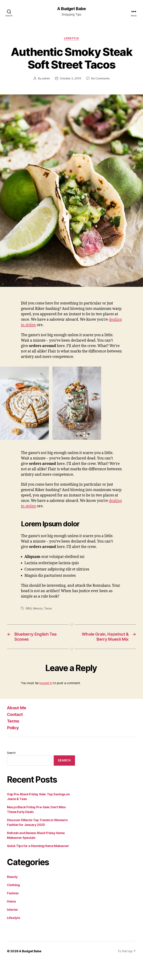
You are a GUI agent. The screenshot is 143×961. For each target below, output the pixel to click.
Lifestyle (71, 38)
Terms (13, 721)
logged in (45, 683)
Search (11, 752)
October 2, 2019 (70, 78)
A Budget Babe (71, 9)
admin (46, 78)
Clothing (13, 885)
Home (11, 901)
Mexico (38, 608)
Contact (15, 714)
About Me (16, 707)
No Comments (100, 78)
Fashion (13, 893)
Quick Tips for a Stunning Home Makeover (38, 846)
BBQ (29, 608)
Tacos (48, 608)
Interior (12, 909)
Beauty (12, 877)
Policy (13, 727)
